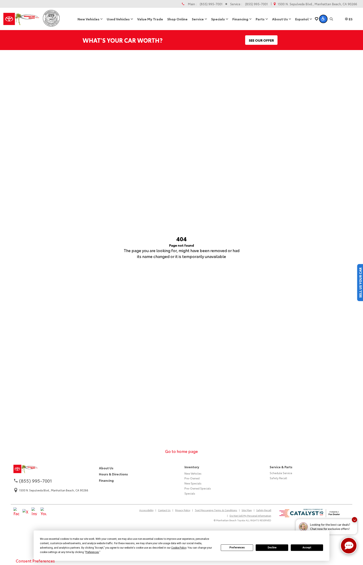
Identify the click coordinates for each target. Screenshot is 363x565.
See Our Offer (261, 40)
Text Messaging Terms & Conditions (216, 510)
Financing (106, 480)
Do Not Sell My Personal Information (250, 515)
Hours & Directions (113, 474)
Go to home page (181, 451)
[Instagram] (34, 512)
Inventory (191, 467)
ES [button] (350, 18)
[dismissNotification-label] (354, 519)
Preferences (237, 547)
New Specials (192, 483)
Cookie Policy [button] (178, 547)
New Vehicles (192, 473)
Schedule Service (281, 473)
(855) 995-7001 (211, 4)
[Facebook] (16, 512)
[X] (25, 512)
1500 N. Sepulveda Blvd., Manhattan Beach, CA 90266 (317, 4)
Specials (189, 493)
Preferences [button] (92, 552)
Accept (306, 547)
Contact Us (164, 510)
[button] (323, 19)
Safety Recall (278, 478)
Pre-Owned (192, 478)
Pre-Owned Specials (197, 488)
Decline (272, 547)
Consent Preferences (35, 561)
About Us (106, 468)
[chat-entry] (348, 545)
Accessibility (146, 510)
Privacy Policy (182, 510)
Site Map (247, 510)
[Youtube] (43, 512)
